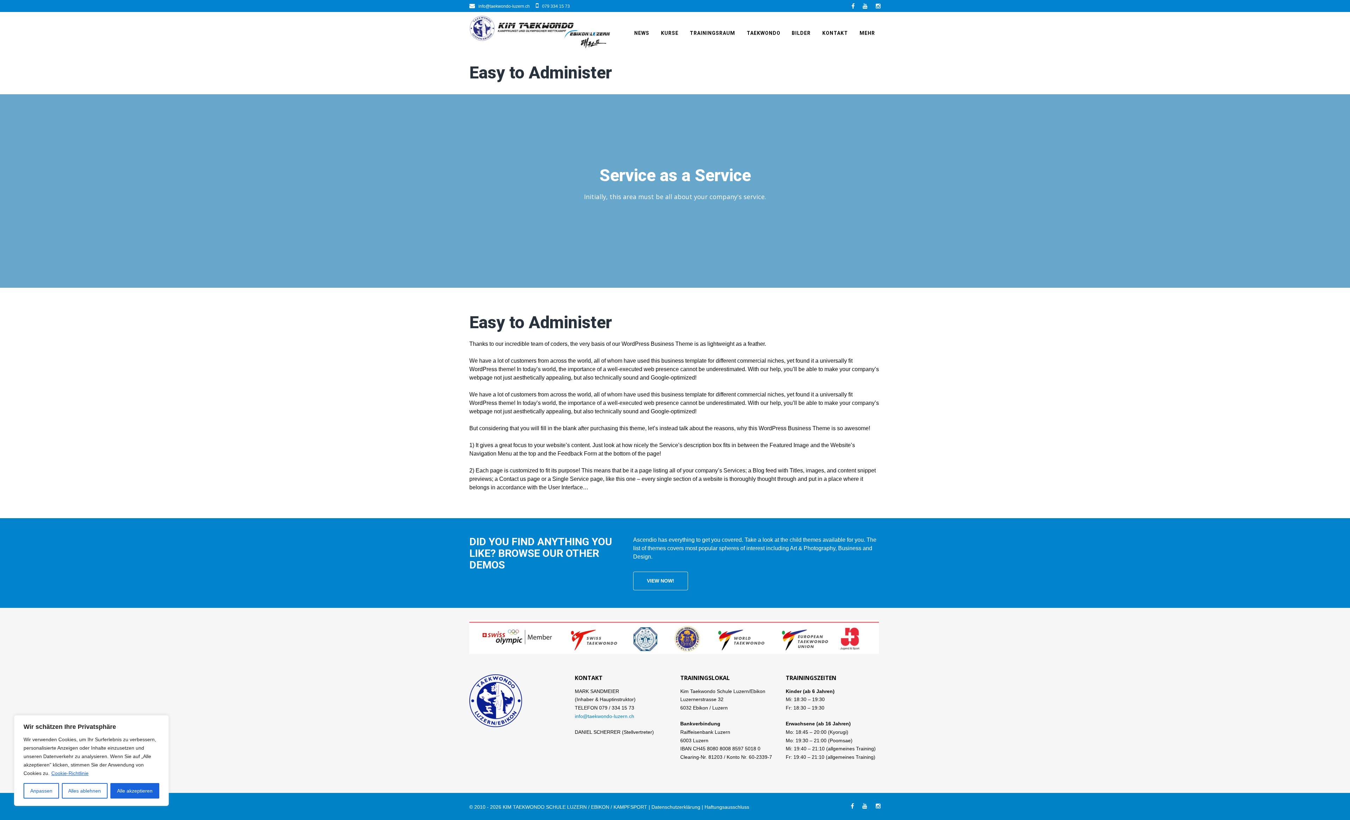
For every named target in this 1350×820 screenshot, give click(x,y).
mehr (867, 33)
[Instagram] (878, 6)
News (641, 33)
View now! (660, 581)
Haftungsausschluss (727, 807)
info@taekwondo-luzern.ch (504, 6)
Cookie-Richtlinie (70, 773)
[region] (91, 760)
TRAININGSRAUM (712, 33)
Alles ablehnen (84, 791)
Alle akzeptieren (135, 791)
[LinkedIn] (865, 6)
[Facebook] (853, 6)
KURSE (670, 33)
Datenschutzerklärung (675, 807)
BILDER (801, 33)
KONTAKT (835, 33)
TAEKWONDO (763, 33)
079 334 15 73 (556, 6)
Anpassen (41, 791)
